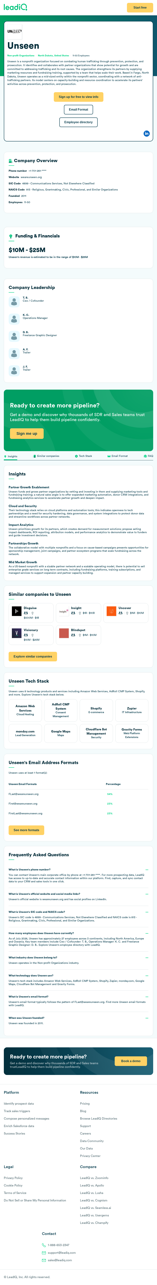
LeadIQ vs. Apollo (92, 1185)
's (73, 916)
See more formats (26, 830)
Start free (140, 7)
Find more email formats (126, 1002)
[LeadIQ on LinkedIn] (148, 1277)
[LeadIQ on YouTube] (151, 1277)
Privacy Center (90, 1156)
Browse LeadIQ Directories (98, 1118)
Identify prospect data (19, 1103)
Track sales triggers (17, 1111)
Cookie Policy (13, 1185)
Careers (85, 1133)
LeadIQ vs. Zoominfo (94, 1178)
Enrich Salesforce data (19, 1126)
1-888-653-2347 (58, 1245)
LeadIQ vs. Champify (94, 1222)
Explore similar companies (33, 656)
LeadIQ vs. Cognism (93, 1200)
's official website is (58, 897)
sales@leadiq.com (60, 1260)
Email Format (78, 109)
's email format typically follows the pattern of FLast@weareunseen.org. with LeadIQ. (77, 1001)
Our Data (86, 1148)
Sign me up (26, 433)
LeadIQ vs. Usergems (94, 1215)
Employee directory (78, 122)
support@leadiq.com (62, 1252)
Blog (83, 1111)
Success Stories (14, 1133)
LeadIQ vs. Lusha (91, 1193)
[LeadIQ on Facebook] (142, 1277)
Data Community (92, 1141)
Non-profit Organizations (53, 963)
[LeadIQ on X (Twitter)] (144, 1277)
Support (85, 1126)
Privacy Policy (13, 1178)
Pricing (85, 1103)
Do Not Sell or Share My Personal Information (35, 1200)
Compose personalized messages (26, 1118)
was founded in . (26, 1021)
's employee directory (66, 945)
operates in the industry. (44, 960)
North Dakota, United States (53, 55)
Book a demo (131, 1061)
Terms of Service (15, 1193)
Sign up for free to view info (78, 97)
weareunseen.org (52, 899)
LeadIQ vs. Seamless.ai (95, 1207)
